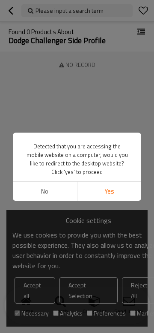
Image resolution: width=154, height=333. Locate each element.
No (44, 191)
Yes (109, 191)
